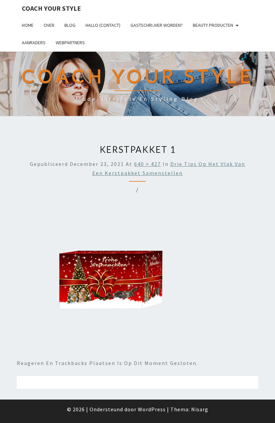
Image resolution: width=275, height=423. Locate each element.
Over (49, 25)
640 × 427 (147, 164)
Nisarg (199, 409)
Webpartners (70, 43)
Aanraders (34, 43)
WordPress (152, 409)
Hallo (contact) (103, 25)
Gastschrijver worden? (156, 25)
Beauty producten (213, 25)
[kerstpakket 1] (132, 278)
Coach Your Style (51, 8)
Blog (69, 25)
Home (28, 25)
